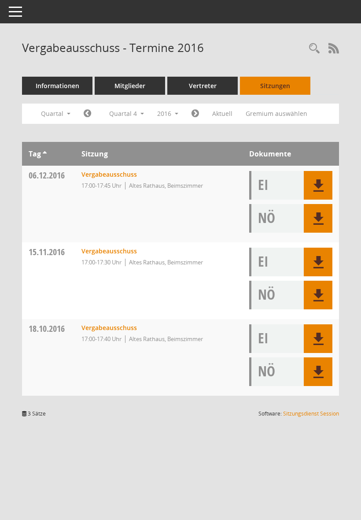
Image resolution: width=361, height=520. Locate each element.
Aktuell (222, 113)
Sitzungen (275, 86)
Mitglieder (129, 86)
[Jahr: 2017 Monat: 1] (195, 114)
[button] (318, 185)
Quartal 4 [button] (124, 113)
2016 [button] (165, 113)
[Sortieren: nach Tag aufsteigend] (45, 154)
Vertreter (203, 86)
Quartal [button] (53, 113)
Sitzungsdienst (311, 413)
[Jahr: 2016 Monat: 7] (87, 114)
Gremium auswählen (276, 113)
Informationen (57, 86)
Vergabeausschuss (109, 174)
